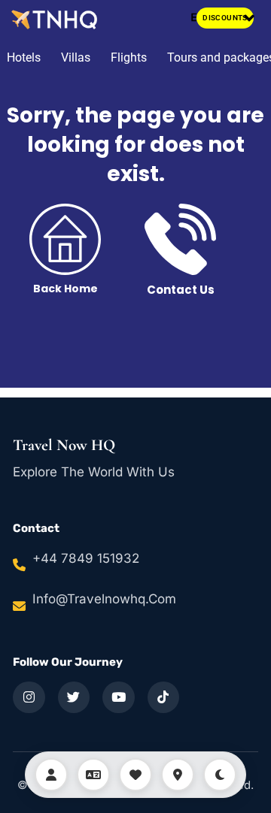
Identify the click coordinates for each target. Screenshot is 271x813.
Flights (129, 57)
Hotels (24, 57)
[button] (249, 18)
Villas (75, 57)
